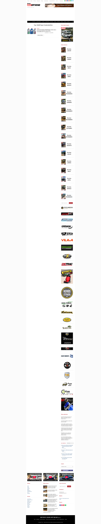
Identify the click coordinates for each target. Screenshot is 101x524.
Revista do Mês (47, 21)
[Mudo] (39, 480)
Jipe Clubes (51, 21)
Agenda (55, 21)
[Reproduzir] (28, 480)
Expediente (37, 519)
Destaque (38, 28)
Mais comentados (63, 443)
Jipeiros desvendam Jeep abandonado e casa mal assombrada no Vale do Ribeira (67, 446)
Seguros (65, 21)
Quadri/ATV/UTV (29, 491)
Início (35, 519)
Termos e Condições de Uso (60, 519)
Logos (60, 499)
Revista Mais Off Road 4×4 (50, 517)
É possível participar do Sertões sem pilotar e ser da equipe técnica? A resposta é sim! (66, 418)
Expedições (28, 490)
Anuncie (43, 21)
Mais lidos (68, 443)
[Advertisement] (50, 14)
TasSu (62, 522)
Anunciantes (33, 21)
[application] (34, 477)
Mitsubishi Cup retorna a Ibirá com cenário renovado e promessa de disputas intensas (66, 434)
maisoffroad (46, 32)
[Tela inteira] (40, 480)
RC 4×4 (28, 492)
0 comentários (51, 32)
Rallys (28, 489)
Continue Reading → (40, 35)
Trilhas (28, 487)
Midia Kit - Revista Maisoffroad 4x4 (64, 498)
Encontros (58, 21)
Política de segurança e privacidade (51, 519)
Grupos (62, 21)
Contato (68, 21)
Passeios (28, 488)
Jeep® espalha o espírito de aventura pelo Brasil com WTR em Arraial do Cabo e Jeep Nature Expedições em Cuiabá (67, 425)
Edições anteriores (39, 21)
